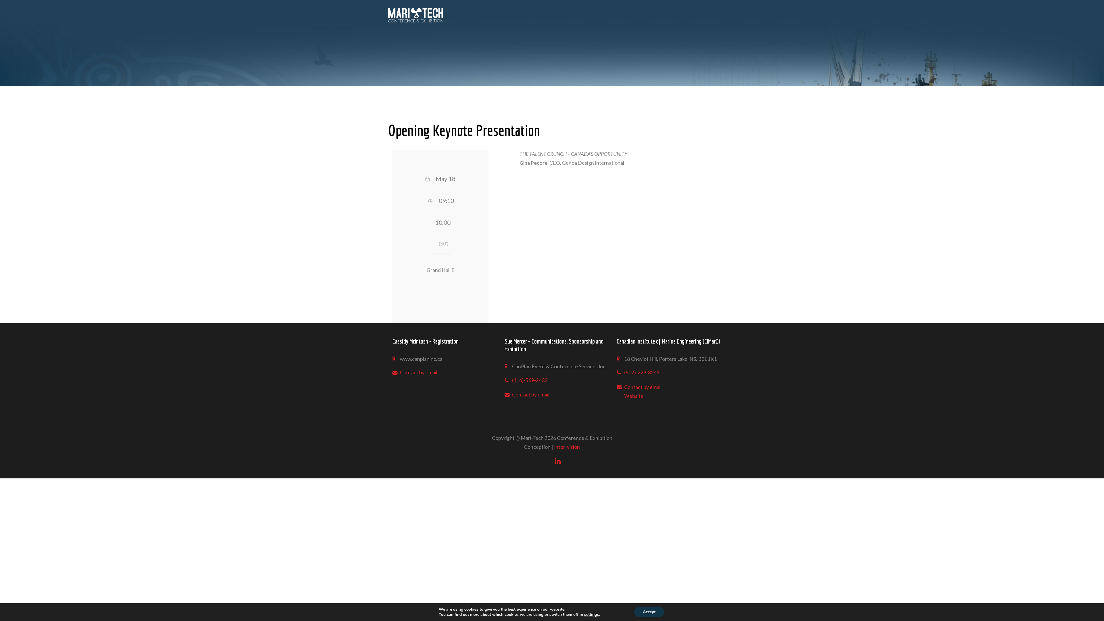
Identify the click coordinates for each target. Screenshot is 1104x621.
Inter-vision (567, 447)
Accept (649, 612)
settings (591, 614)
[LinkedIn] (558, 461)
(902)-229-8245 (642, 372)
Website (633, 396)
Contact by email (418, 372)
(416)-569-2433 (529, 380)
